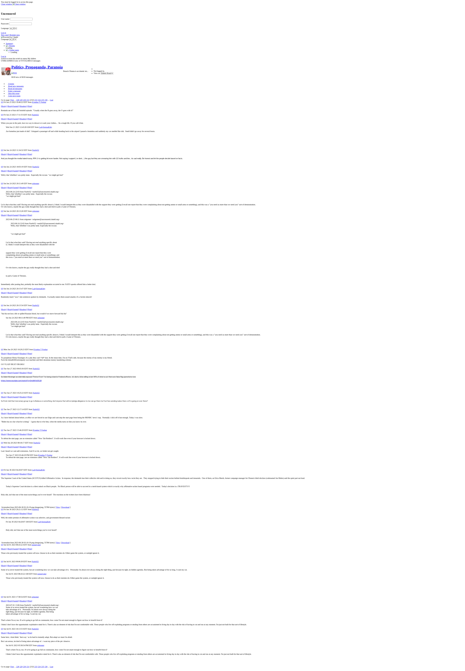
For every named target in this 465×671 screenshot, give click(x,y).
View (58, 507)
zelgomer (35, 183)
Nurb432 (35, 115)
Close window (7, 4)
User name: (5, 19)
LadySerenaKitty (45, 127)
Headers (23, 106)
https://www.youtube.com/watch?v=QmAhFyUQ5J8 (21, 381)
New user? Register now (10, 35)
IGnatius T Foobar (39, 102)
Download (65, 507)
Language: (5, 28)
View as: (97, 73)
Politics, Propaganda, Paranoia (37, 67)
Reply (4, 106)
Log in (3, 33)
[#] (2, 102)
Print (29, 106)
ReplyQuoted (13, 106)
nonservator (36, 545)
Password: (5, 24)
